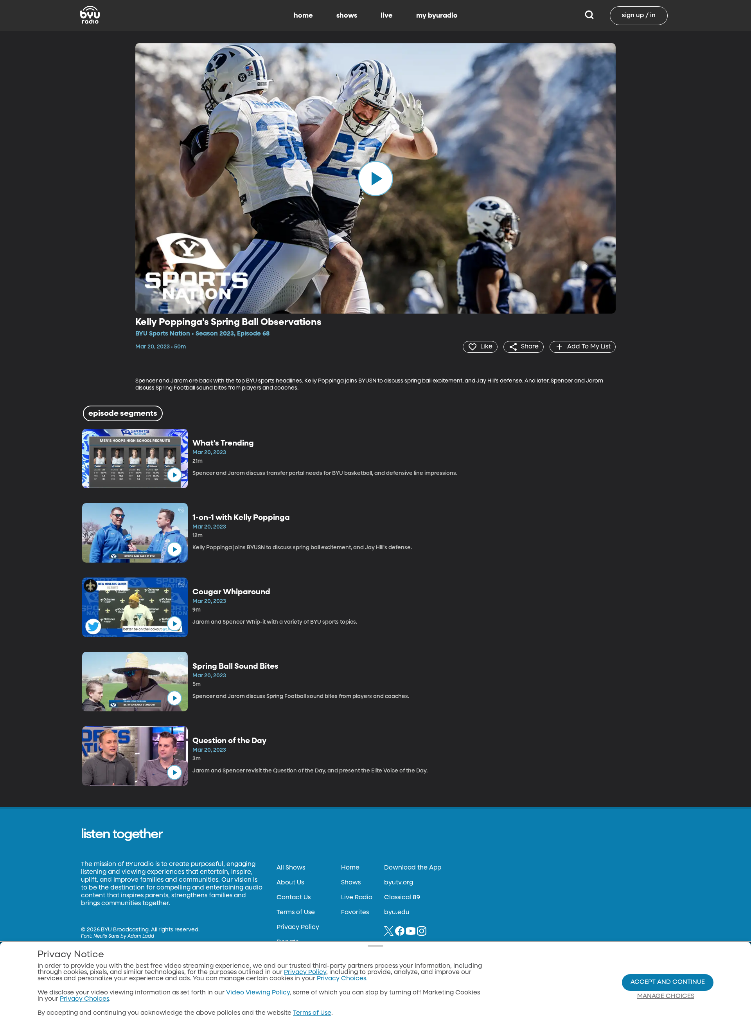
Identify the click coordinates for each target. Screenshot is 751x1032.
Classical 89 (402, 898)
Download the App (412, 868)
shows (346, 15)
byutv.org (398, 883)
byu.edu (397, 912)
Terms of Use (296, 912)
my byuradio (437, 15)
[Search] (589, 15)
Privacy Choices (84, 999)
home (303, 15)
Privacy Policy (298, 927)
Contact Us (294, 898)
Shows (351, 883)
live (387, 15)
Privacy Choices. (342, 979)
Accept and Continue (668, 982)
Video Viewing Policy (258, 993)
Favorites (355, 912)
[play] (375, 178)
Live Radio (356, 898)
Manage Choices (665, 996)
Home (350, 868)
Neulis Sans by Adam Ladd (123, 936)
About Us (290, 883)
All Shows (291, 868)
